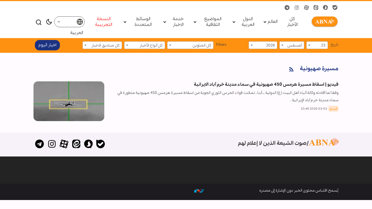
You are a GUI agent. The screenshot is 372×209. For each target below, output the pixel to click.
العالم (273, 22)
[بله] (100, 144)
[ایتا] (76, 144)
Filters (221, 44)
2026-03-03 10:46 (314, 109)
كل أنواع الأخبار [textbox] (151, 45)
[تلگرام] (39, 144)
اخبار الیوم (47, 45)
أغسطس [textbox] (294, 45)
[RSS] (291, 70)
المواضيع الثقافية (212, 22)
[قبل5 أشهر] (68, 101)
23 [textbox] (323, 45)
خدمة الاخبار (178, 22)
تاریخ (335, 44)
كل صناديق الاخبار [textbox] (105, 45)
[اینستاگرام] (52, 144)
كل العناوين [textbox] (202, 45)
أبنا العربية (324, 22)
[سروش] (88, 144)
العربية (76, 33)
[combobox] (317, 45)
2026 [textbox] (270, 45)
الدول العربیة (248, 22)
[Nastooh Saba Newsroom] (199, 190)
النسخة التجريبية (103, 22)
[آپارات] (64, 144)
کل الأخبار (292, 22)
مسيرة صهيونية (319, 69)
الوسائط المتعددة (143, 22)
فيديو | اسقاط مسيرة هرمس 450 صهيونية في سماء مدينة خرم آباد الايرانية (266, 84)
